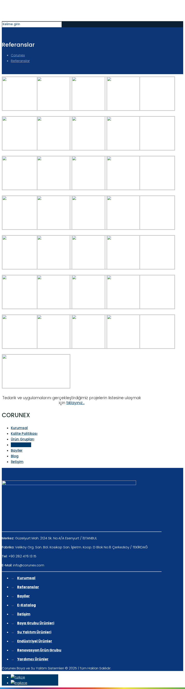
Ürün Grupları (22, 439)
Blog (14, 456)
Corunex (18, 55)
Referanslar (20, 60)
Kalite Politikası (24, 433)
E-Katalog (26, 605)
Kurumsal (19, 428)
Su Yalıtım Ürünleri (34, 632)
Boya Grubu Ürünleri (35, 623)
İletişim (17, 461)
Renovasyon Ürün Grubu (39, 650)
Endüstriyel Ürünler (34, 641)
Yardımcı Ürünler (33, 659)
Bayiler (17, 450)
